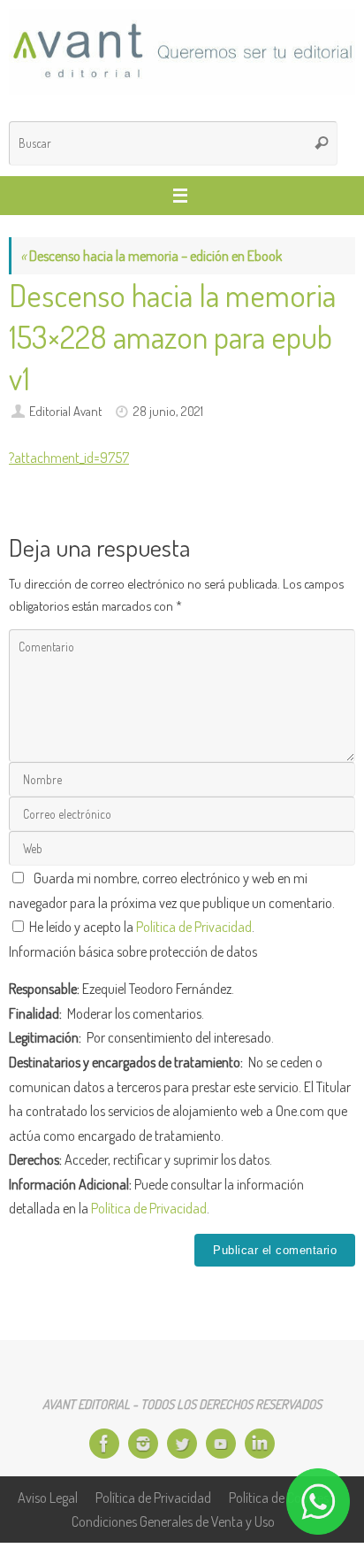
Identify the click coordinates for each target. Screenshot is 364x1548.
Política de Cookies (279, 1497)
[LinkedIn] (260, 1444)
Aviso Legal (48, 1497)
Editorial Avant (65, 411)
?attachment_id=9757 (69, 457)
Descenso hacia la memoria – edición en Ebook (151, 255)
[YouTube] (221, 1444)
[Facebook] (104, 1444)
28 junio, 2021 (168, 411)
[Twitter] (182, 1444)
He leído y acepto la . (140, 926)
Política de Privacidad (194, 926)
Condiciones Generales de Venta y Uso (173, 1521)
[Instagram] (143, 1444)
